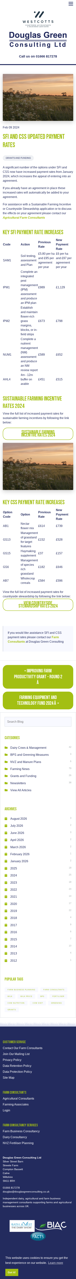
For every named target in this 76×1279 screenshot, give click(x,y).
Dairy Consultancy (15, 1137)
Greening (56, 1003)
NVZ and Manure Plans (25, 762)
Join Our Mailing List (16, 1054)
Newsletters (18, 783)
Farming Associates (16, 1104)
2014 (13, 946)
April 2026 (17, 840)
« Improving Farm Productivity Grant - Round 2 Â (38, 676)
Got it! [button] (12, 1272)
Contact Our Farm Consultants (22, 1048)
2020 (13, 903)
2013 (13, 953)
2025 (13, 868)
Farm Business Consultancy (21, 1131)
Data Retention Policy (17, 1065)
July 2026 (16, 825)
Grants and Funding (18, 158)
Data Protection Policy (17, 1071)
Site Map (8, 1077)
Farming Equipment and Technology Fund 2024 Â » (38, 700)
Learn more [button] (55, 1262)
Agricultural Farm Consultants (24, 217)
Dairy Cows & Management (28, 747)
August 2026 (18, 818)
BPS (42, 996)
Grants (12, 1010)
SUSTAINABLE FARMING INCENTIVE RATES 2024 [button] (38, 433)
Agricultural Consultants (18, 1098)
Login (6, 1110)
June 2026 (17, 832)
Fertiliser (58, 996)
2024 (13, 875)
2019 (13, 910)
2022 (13, 889)
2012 (13, 960)
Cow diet (38, 1003)
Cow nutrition (16, 1003)
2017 (13, 925)
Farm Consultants (53, 990)
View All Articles (20, 790)
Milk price (26, 996)
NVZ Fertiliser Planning (18, 1143)
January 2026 (19, 861)
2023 (13, 882)
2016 (13, 932)
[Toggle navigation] (71, 3)
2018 (13, 918)
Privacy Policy (12, 1059)
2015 (13, 939)
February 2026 (20, 854)
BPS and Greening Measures (29, 754)
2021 (13, 896)
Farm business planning (21, 990)
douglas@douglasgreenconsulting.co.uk (26, 1191)
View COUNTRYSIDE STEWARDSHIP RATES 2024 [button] (38, 604)
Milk (10, 996)
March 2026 (18, 847)
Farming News (20, 769)
